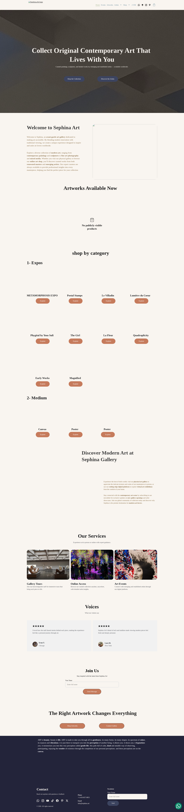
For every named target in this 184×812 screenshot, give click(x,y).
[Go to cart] (154, 5)
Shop (125, 5)
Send (113, 803)
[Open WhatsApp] (178, 806)
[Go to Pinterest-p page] (150, 5)
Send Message (92, 691)
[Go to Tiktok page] (52, 800)
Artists (116, 5)
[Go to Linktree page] (143, 5)
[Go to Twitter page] (67, 800)
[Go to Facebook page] (57, 800)
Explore (42, 301)
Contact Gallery (111, 726)
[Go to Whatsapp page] (140, 5)
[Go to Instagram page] (147, 5)
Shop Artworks (72, 726)
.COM (134, 5)
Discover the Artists (107, 79)
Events (103, 5)
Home (98, 5)
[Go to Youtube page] (47, 800)
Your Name (68, 680)
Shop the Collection (74, 79)
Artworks (110, 5)
